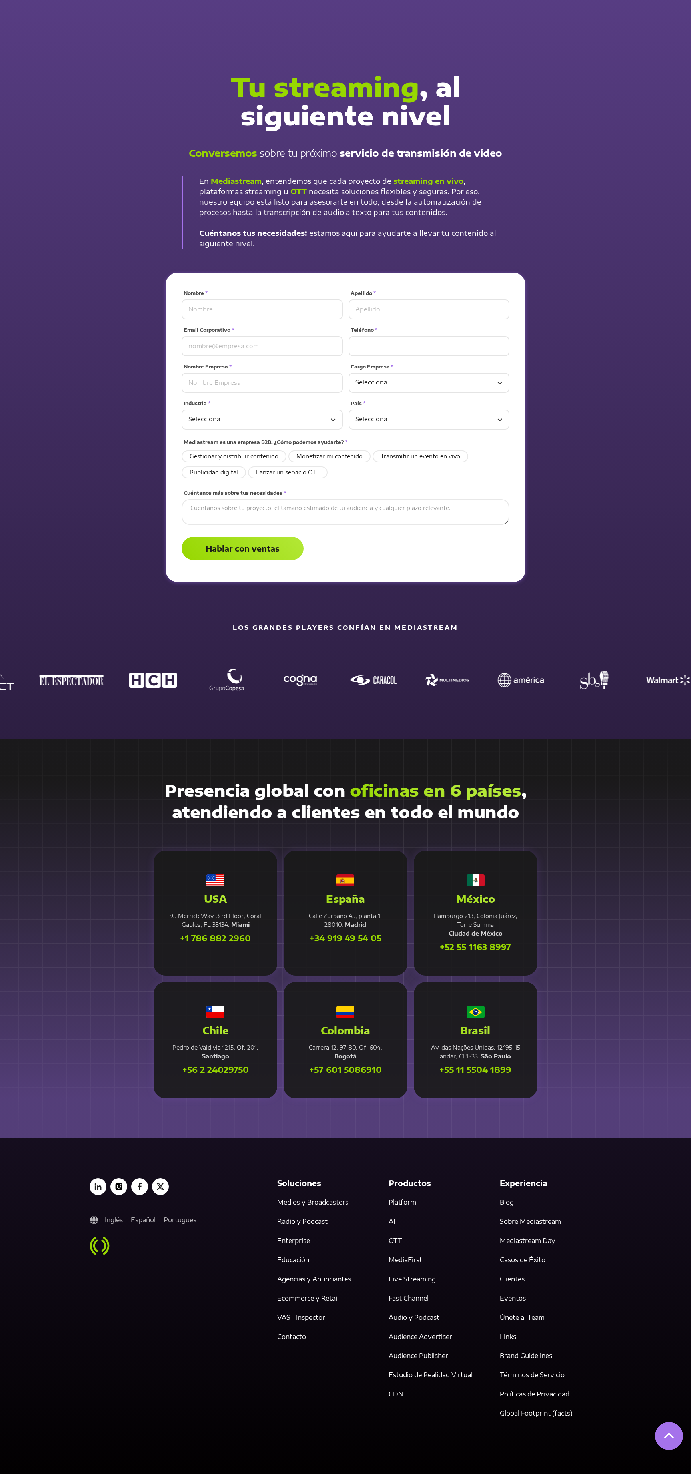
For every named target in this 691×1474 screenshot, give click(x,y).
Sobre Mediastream (530, 1221)
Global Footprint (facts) (536, 1413)
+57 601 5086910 (345, 1069)
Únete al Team (522, 1317)
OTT (298, 191)
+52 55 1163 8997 (475, 947)
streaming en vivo (428, 180)
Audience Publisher (418, 1356)
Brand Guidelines (526, 1356)
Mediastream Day (527, 1241)
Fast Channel (409, 1298)
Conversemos (223, 153)
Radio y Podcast (302, 1221)
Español (143, 1220)
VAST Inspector (301, 1317)
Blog (507, 1202)
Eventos (513, 1298)
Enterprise (293, 1241)
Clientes (512, 1279)
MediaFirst (405, 1260)
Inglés (114, 1220)
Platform (402, 1202)
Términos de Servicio (532, 1375)
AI (392, 1221)
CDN (396, 1394)
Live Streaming (412, 1279)
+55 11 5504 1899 (475, 1069)
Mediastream (236, 180)
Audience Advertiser (420, 1337)
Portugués (180, 1220)
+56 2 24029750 (215, 1069)
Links (508, 1337)
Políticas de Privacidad (534, 1394)
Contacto (291, 1337)
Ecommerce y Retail (308, 1298)
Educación (293, 1260)
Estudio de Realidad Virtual (431, 1375)
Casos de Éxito (522, 1260)
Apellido (363, 293)
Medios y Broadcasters (312, 1202)
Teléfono (364, 330)
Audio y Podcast (414, 1317)
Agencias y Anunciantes (314, 1279)
